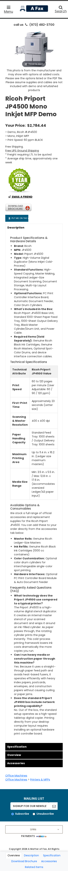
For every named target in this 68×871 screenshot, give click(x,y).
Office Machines (16, 775)
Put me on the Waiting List (19, 218)
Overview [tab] (14, 855)
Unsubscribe (45, 813)
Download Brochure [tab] (24, 861)
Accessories (16, 763)
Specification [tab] (51, 855)
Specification (17, 747)
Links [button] (33, 829)
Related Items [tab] (34, 867)
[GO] (53, 806)
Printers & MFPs (40, 779)
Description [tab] (31, 855)
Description (15, 227)
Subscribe (22, 813)
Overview (14, 755)
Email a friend (21, 197)
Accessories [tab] (49, 861)
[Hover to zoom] (34, 48)
